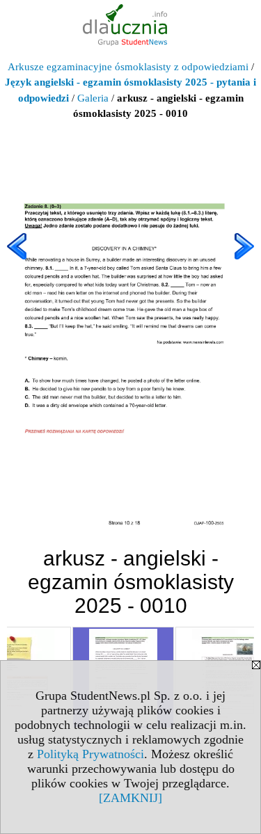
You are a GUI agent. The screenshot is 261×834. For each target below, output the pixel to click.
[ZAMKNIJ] (130, 798)
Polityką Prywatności (90, 754)
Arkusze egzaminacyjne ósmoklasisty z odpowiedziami (128, 66)
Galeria (93, 98)
